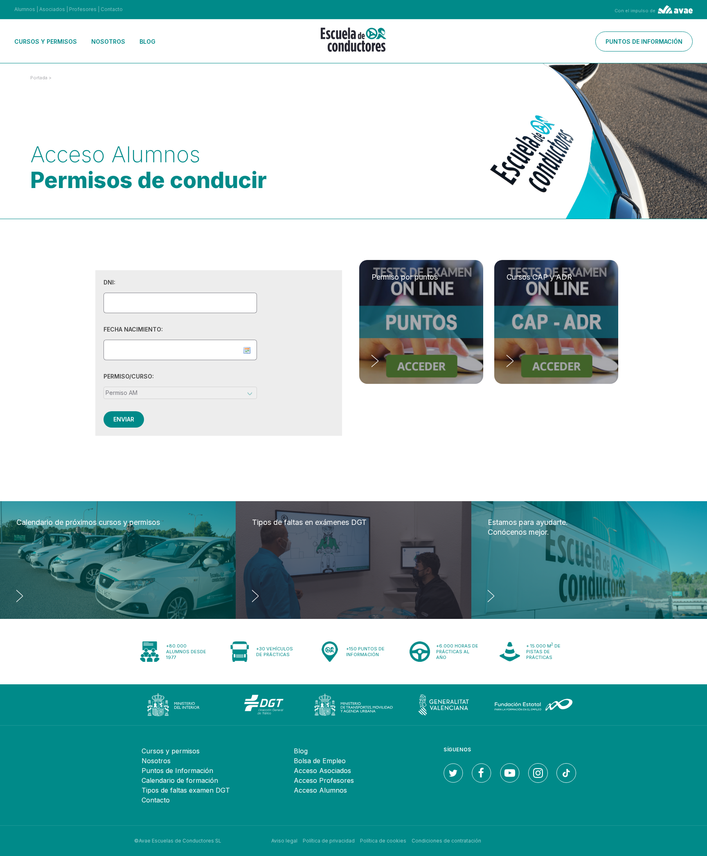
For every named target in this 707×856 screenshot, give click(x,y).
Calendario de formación (180, 780)
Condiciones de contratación (446, 841)
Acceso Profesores (324, 780)
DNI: (109, 282)
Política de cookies (383, 841)
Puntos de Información (177, 770)
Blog (147, 41)
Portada (38, 78)
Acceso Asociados (322, 770)
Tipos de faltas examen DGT (186, 790)
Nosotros (108, 41)
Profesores (83, 9)
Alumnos (24, 9)
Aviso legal (284, 841)
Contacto (112, 9)
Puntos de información (644, 41)
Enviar (123, 419)
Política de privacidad (329, 841)
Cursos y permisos (45, 41)
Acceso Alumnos (320, 790)
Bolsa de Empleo (320, 761)
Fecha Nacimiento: (133, 329)
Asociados (52, 9)
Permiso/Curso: (129, 376)
